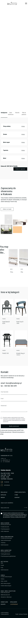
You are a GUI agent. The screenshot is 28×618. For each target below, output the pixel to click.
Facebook (6, 482)
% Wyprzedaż (14, 604)
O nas (16, 494)
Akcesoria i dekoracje (6, 597)
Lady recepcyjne (5, 531)
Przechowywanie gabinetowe (8, 556)
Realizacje (4, 492)
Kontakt (17, 497)
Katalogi (3, 494)
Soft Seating (4, 561)
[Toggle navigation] (26, 3)
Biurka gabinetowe (5, 551)
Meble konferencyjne (7, 536)
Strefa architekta (20, 492)
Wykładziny (13, 602)
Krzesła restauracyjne (6, 576)
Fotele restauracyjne (6, 585)
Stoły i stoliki (4, 581)
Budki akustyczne (5, 592)
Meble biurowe (5, 523)
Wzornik (17, 112)
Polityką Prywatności (18, 515)
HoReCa (3, 575)
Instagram (7, 485)
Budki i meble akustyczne (8, 591)
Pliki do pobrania (24, 113)
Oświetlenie (4, 602)
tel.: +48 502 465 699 (9, 386)
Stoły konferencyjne (6, 540)
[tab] (4, 114)
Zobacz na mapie (7, 209)
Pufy (2, 567)
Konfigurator (4, 112)
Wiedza (3, 497)
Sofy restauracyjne (5, 583)
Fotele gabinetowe (5, 554)
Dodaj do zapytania (20, 169)
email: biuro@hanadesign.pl (11, 383)
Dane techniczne (10, 113)
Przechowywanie (5, 529)
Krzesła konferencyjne (6, 538)
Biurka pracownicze (6, 524)
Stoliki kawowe (4, 544)
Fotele (2, 565)
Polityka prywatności (5, 432)
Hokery (2, 578)
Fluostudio (25, 614)
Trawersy (3, 542)
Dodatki (3, 604)
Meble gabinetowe (6, 550)
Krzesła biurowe (5, 526)
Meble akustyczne (5, 594)
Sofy (2, 563)
